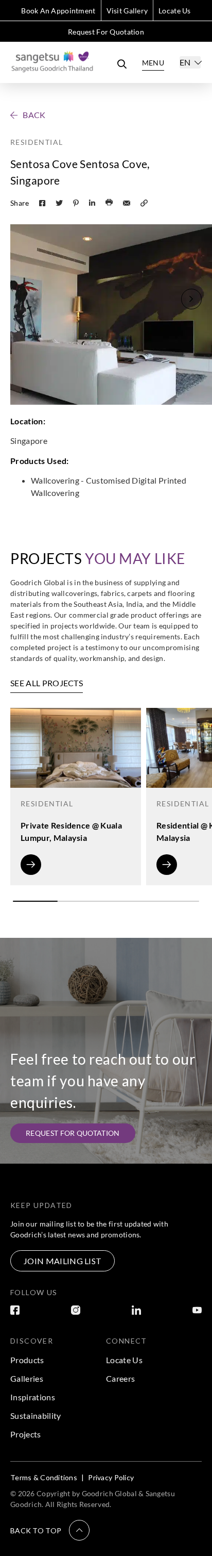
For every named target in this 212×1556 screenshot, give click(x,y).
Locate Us (174, 10)
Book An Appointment (58, 10)
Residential (36, 142)
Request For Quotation (106, 31)
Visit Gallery (127, 10)
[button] (191, 299)
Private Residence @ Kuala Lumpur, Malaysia (71, 831)
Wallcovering (55, 480)
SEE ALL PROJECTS (46, 683)
